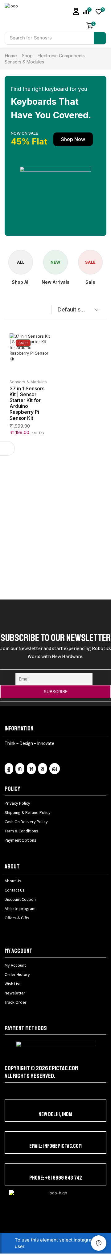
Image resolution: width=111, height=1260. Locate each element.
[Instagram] (19, 768)
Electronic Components (61, 55)
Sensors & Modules (28, 381)
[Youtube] (54, 768)
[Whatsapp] (42, 768)
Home (11, 55)
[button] (76, 11)
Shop (27, 55)
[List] (21, 311)
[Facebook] (9, 768)
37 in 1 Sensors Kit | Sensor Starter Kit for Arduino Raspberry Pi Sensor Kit (27, 403)
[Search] (100, 38)
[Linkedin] (31, 768)
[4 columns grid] (10, 311)
